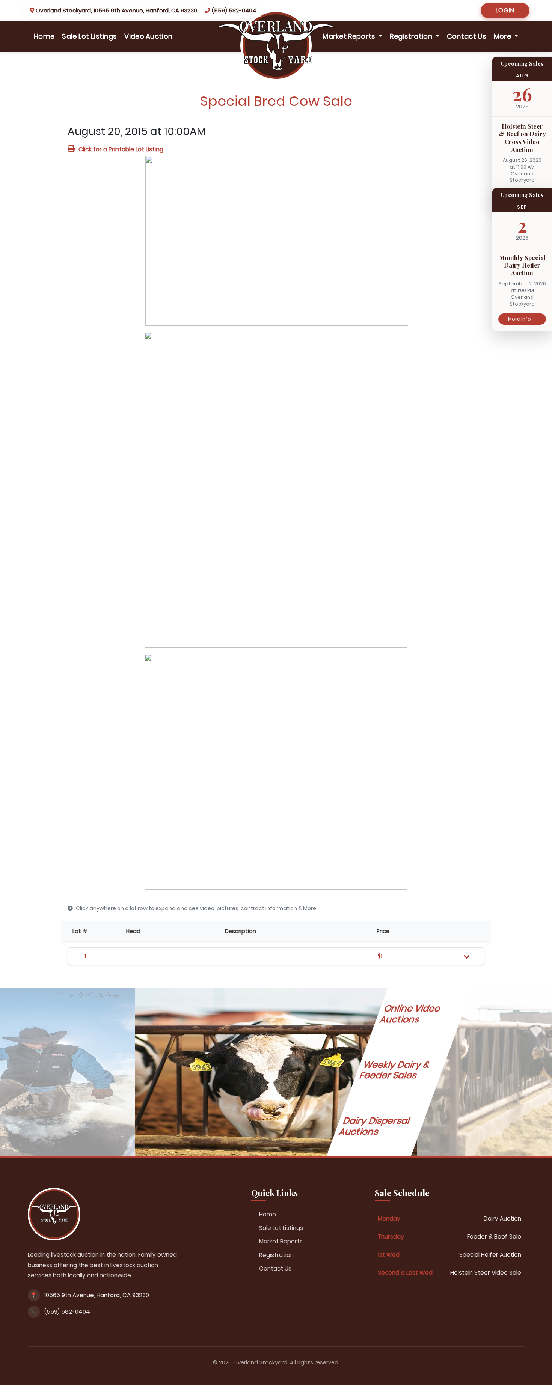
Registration (276, 1255)
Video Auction (148, 36)
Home (46, 36)
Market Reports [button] (350, 36)
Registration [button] (412, 36)
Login (505, 10)
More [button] (503, 36)
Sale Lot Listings (89, 36)
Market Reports (281, 1241)
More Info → (522, 319)
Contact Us (466, 36)
